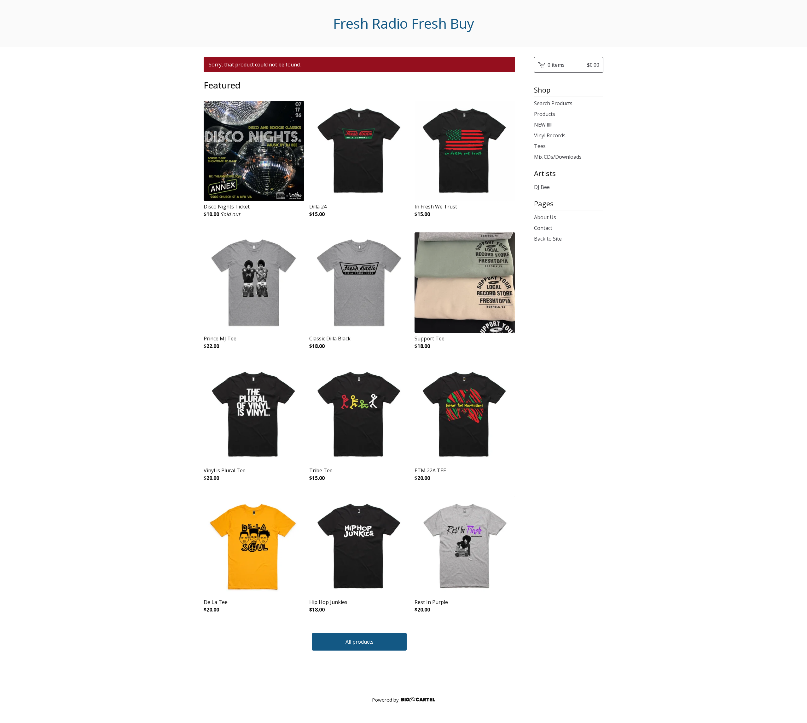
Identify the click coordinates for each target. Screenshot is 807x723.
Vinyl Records (550, 135)
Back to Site (548, 238)
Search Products (553, 103)
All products (359, 641)
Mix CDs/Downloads (558, 156)
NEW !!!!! (543, 124)
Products (544, 114)
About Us (545, 217)
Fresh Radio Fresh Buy (403, 23)
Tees (540, 146)
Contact (543, 228)
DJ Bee (542, 187)
